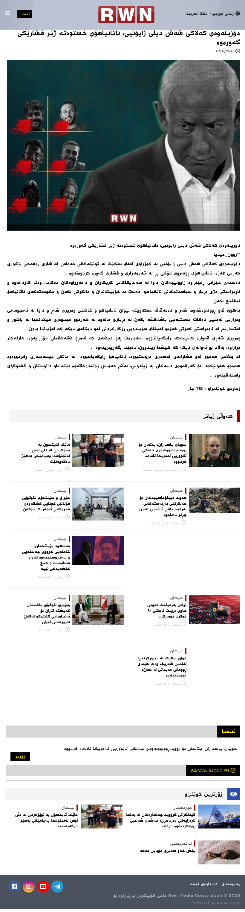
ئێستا (24, 14)
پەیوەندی (230, 884)
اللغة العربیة (197, 13)
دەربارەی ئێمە (203, 884)
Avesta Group (228, 903)
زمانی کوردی (223, 13)
